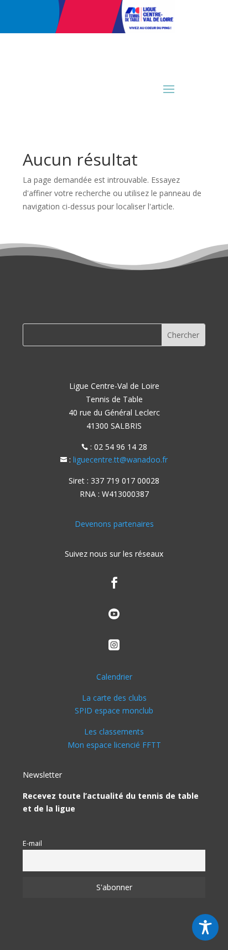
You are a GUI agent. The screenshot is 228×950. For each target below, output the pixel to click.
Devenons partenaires (114, 523)
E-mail (32, 843)
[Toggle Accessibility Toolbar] (205, 927)
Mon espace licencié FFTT (114, 745)
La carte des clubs (114, 697)
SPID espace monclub (114, 710)
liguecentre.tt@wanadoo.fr (120, 459)
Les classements (114, 731)
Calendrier (114, 676)
